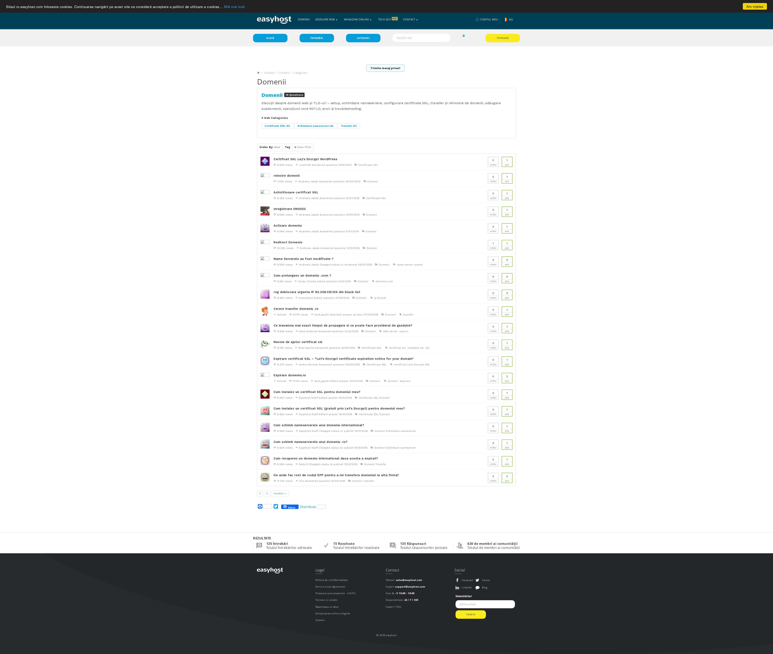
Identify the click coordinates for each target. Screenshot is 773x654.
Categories (300, 73)
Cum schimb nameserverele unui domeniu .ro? (310, 442)
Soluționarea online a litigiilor (332, 613)
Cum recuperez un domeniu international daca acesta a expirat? (326, 458)
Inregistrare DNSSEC (290, 209)
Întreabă (503, 37)
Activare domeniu (288, 225)
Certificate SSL (277, 125)
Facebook (467, 580)
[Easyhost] (274, 19)
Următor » (280, 493)
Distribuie (308, 507)
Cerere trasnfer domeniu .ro (296, 309)
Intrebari (269, 73)
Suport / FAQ (393, 606)
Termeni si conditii (326, 600)
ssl (428, 347)
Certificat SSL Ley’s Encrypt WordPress (305, 159)
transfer (408, 314)
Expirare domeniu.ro (290, 375)
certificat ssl (397, 347)
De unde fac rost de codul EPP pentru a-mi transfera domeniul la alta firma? (336, 475)
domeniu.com (384, 281)
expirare (405, 381)
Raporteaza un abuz (327, 606)
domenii (393, 381)
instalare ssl (415, 347)
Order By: (269, 147)
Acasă (270, 37)
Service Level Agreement (330, 586)
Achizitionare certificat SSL (296, 192)
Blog (484, 587)
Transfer (349, 125)
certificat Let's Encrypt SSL (412, 364)
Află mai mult (234, 6)
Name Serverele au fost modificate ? (304, 259)
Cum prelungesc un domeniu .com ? (302, 275)
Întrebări (316, 37)
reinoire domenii (287, 175)
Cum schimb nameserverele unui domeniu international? (319, 425)
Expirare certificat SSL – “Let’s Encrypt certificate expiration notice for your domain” (344, 359)
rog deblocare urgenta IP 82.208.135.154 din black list (317, 292)
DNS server (390, 331)
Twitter (486, 580)
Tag (287, 147)
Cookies (320, 620)
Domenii (284, 73)
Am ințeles (754, 6)
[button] (464, 36)
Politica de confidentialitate (331, 580)
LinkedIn (467, 587)
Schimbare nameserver (316, 125)
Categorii (363, 37)
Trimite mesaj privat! (385, 68)
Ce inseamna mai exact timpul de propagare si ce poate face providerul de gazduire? (343, 325)
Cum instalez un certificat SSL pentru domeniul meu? (317, 392)
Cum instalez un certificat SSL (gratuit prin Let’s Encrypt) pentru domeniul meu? (339, 408)
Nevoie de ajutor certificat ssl (298, 342)
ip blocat (380, 297)
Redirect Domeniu (288, 242)
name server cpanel (410, 264)
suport (403, 331)
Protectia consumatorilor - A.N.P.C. (336, 593)
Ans (507, 162)
